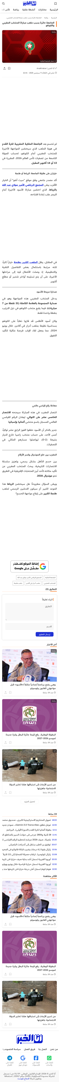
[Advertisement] (29, 111)
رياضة (16, 9)
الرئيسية (54, 9)
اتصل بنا (42, 1049)
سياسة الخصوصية (11, 1049)
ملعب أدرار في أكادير (33, 583)
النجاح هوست (23, 1078)
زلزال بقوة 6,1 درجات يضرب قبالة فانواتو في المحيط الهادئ (26, 849)
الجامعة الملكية (50, 577)
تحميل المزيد (29, 801)
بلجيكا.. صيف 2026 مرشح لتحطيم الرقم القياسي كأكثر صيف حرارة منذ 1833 (26, 839)
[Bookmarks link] (55, 3)
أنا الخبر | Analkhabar (46, 68)
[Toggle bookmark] (9, 68)
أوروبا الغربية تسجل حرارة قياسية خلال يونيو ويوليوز (26, 864)
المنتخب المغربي (49, 583)
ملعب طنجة (18, 583)
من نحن (54, 1049)
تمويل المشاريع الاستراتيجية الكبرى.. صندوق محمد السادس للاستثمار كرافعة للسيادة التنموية (26, 820)
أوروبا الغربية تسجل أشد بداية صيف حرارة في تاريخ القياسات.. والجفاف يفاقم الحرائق (26, 859)
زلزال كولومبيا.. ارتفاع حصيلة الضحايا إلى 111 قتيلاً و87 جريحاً (26, 854)
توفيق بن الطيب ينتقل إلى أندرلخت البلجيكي (30, 844)
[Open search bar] (3, 3)
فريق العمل (29, 1049)
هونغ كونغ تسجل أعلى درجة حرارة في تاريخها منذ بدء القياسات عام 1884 (26, 869)
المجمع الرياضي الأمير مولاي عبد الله (22, 184)
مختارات (42, 9)
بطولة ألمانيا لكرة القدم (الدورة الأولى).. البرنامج (28, 829)
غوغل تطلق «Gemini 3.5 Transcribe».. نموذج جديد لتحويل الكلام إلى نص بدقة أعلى (26, 824)
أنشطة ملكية (28, 9)
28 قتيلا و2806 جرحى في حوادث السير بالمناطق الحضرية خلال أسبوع (26, 834)
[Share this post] (4, 68)
